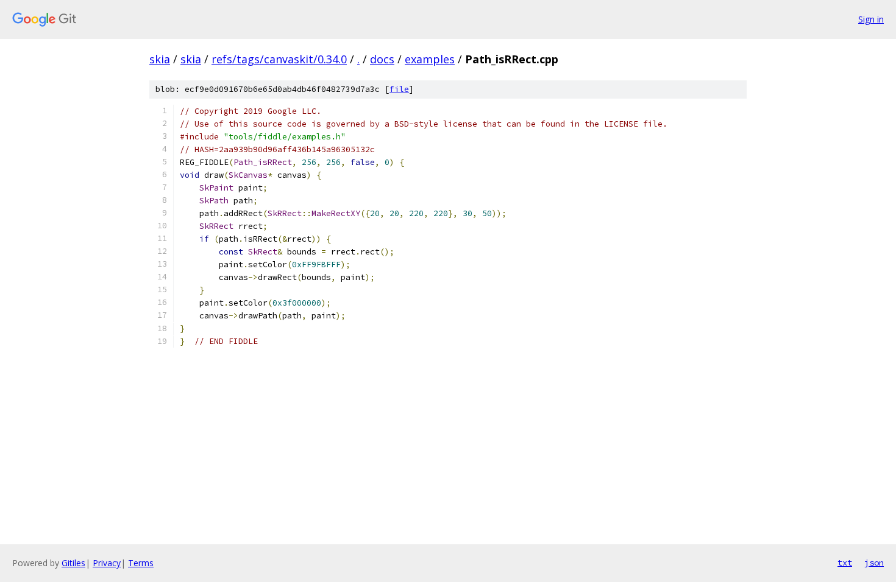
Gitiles (73, 563)
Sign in (871, 19)
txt (844, 562)
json (874, 562)
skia (159, 59)
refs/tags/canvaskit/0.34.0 (279, 59)
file (399, 89)
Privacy (107, 563)
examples (430, 59)
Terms (141, 563)
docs (382, 59)
